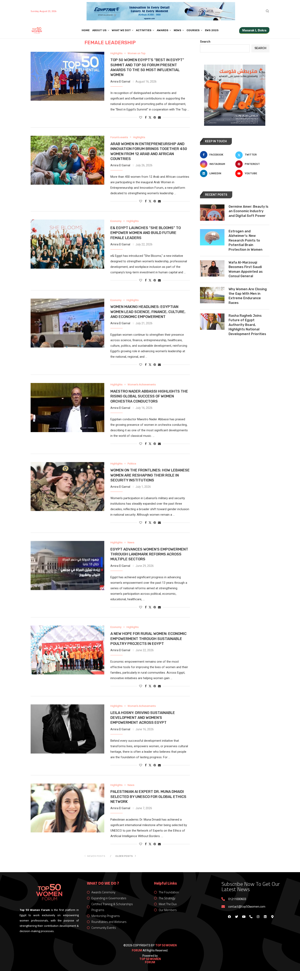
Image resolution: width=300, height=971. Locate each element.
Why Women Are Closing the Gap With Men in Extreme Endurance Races (248, 296)
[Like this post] (140, 117)
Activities (143, 30)
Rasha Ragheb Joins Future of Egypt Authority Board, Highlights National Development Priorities (247, 325)
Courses (193, 30)
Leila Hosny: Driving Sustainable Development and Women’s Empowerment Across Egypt (142, 718)
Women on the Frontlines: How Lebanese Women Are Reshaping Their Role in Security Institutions (150, 475)
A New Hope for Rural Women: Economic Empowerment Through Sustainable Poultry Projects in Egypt (148, 638)
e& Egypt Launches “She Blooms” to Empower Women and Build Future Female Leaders (145, 233)
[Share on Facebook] (146, 117)
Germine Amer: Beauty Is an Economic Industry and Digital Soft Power (248, 211)
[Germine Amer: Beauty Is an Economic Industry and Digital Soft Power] (212, 212)
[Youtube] (244, 917)
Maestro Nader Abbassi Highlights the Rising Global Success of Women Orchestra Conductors (149, 396)
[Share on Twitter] (150, 117)
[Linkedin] (265, 917)
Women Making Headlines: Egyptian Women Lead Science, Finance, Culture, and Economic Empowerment (148, 312)
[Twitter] (236, 917)
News (177, 30)
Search (205, 41)
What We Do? (121, 30)
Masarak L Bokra (254, 30)
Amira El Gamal (120, 81)
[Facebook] (229, 917)
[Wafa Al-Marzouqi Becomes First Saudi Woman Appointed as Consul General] (212, 268)
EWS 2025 (212, 30)
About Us (99, 30)
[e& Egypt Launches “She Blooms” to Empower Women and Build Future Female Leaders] (67, 244)
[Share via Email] (159, 117)
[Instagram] (258, 917)
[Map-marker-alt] (272, 917)
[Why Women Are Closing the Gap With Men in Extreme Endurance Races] (212, 295)
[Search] (267, 11)
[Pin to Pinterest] (154, 117)
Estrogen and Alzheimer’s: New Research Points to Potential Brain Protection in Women (245, 240)
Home (86, 30)
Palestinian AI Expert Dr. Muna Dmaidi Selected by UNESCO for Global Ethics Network (148, 796)
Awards (162, 30)
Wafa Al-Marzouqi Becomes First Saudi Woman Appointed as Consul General (246, 269)
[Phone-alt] (251, 917)
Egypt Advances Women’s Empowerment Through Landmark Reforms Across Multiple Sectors (149, 554)
